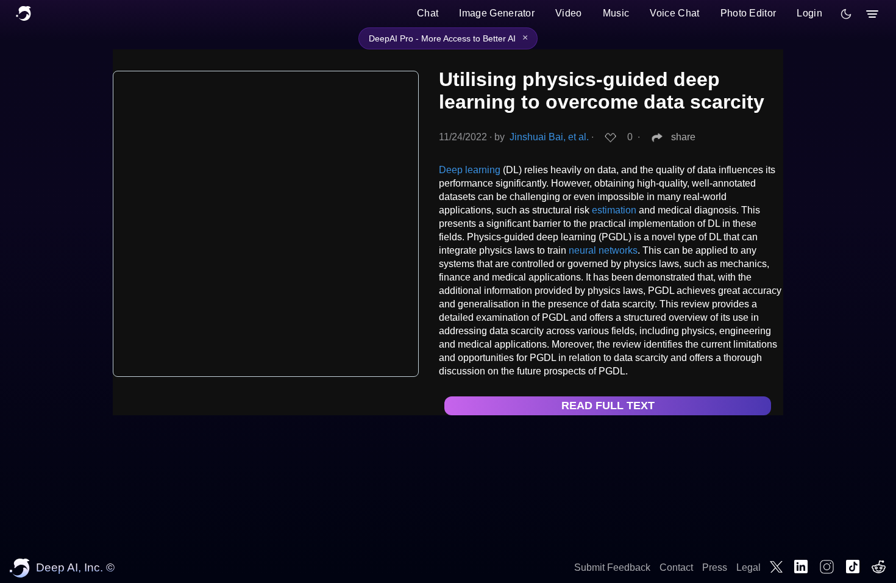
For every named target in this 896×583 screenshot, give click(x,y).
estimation (614, 210)
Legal (748, 567)
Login (809, 13)
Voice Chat (674, 13)
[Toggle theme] (846, 14)
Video (568, 13)
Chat (427, 13)
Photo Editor (748, 13)
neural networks (603, 250)
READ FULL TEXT (608, 405)
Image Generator (497, 13)
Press (714, 567)
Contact (676, 567)
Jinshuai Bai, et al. (549, 137)
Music (616, 13)
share (683, 137)
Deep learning (469, 170)
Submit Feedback (612, 567)
